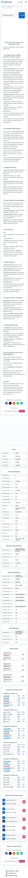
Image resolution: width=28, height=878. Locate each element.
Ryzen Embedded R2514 (9, 768)
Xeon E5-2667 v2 (7, 761)
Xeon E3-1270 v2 (7, 744)
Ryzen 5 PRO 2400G (7, 705)
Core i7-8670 (6, 721)
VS (24, 802)
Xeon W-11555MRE (7, 714)
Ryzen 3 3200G (6, 747)
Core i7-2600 (6, 779)
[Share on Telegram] (21, 403)
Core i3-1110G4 (6, 719)
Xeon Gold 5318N (7, 737)
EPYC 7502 (5, 763)
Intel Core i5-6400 (10, 800)
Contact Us (12, 873)
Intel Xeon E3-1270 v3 (11, 821)
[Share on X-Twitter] (10, 403)
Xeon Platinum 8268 (8, 730)
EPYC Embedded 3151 (8, 754)
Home (3, 6)
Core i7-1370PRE (7, 728)
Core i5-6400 (6, 700)
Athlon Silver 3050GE (8, 786)
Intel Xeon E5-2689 (10, 830)
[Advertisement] (14, 29)
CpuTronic (8, 2)
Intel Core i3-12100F (11, 803)
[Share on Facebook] (6, 403)
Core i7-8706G (6, 695)
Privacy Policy (12, 875)
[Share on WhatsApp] (17, 403)
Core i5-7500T (6, 751)
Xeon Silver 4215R (7, 735)
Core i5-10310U (7, 712)
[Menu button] (26, 2)
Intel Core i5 (10, 6)
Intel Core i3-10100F (11, 812)
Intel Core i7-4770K (11, 838)
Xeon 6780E (6, 698)
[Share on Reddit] (14, 403)
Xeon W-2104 (6, 777)
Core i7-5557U (6, 770)
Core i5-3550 (6, 784)
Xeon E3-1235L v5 (7, 702)
